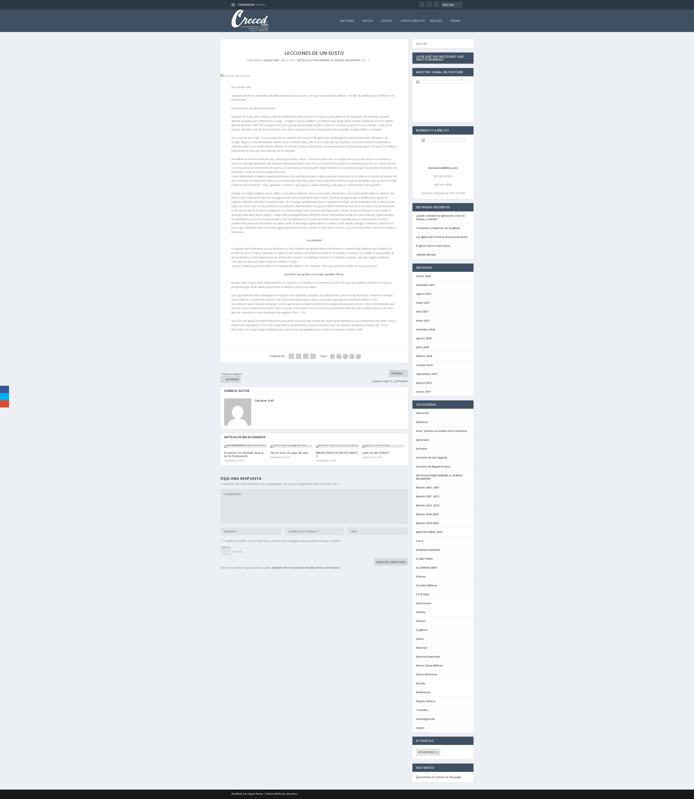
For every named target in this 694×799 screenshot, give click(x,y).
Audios (386, 21)
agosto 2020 (424, 338)
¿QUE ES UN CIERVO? (375, 452)
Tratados (422, 710)
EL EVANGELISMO (426, 567)
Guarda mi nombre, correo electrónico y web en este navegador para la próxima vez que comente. (282, 541)
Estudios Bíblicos (426, 585)
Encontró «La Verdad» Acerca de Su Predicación (244, 454)
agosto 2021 (424, 294)
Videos (420, 728)
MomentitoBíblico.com (443, 168)
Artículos (421, 448)
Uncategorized (425, 719)
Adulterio (422, 422)
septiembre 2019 (426, 374)
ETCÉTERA (422, 594)
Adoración (422, 413)
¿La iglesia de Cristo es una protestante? (442, 237)
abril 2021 (422, 311)
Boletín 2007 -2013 (427, 496)
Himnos (421, 621)
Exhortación (423, 603)
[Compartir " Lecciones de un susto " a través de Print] (313, 356)
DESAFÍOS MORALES (428, 550)
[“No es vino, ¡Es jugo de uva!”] (291, 446)
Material (347, 21)
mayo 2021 (423, 302)
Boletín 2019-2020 (427, 514)
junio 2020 (422, 347)
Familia (420, 612)
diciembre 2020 (425, 329)
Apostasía (422, 439)
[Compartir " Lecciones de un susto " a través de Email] (305, 356)
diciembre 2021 (425, 285)
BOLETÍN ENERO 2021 (429, 532)
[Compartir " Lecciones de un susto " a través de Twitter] (298, 356)
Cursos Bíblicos (412, 21)
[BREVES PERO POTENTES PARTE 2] (337, 446)
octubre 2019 (424, 365)
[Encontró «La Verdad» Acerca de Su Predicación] (245, 446)
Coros (419, 541)
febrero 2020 (424, 356)
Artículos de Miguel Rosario (433, 466)
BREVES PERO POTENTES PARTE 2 (337, 454)
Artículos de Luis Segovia (431, 457)
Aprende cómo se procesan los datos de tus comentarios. (306, 567)
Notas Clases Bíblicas (429, 665)
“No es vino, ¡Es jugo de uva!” (289, 452)
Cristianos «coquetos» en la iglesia (438, 228)
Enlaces (436, 21)
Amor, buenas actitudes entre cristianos (441, 431)
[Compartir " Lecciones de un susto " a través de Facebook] (291, 356)
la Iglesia (421, 630)
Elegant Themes (255, 793)
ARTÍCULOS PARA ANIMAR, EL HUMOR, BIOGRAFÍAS (329, 60)
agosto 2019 (424, 382)
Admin (455, 21)
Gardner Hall (271, 60)
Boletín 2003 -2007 (427, 487)
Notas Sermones (426, 674)
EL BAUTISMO (424, 558)
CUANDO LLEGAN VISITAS (272, 4)
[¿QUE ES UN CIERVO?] (383, 446)
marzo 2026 (423, 276)
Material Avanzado (428, 656)
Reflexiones (423, 692)
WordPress (292, 793)
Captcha (225, 547)
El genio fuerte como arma (433, 245)
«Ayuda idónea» (426, 254)
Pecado (420, 683)
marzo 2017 (423, 391)
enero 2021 (423, 320)
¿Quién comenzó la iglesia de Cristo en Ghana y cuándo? (440, 217)
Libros (420, 639)
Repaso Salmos (425, 701)
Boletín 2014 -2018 (427, 505)
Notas (368, 21)
